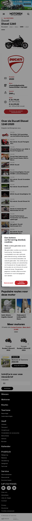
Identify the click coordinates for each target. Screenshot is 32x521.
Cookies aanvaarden (21, 282)
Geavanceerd (8, 283)
